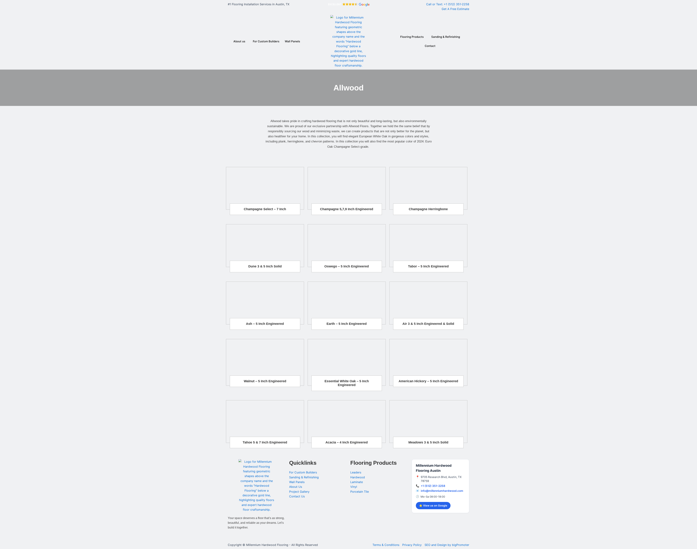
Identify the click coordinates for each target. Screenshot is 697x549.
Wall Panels (292, 41)
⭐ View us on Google (433, 505)
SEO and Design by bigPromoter (447, 545)
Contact (430, 46)
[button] (348, 4)
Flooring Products (412, 37)
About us (239, 41)
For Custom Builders (266, 41)
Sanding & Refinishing (445, 37)
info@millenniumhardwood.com (442, 491)
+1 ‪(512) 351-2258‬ (433, 486)
